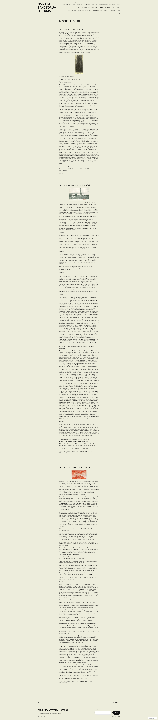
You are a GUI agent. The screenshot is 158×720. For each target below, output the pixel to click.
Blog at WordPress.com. (115, 716)
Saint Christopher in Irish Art (71, 29)
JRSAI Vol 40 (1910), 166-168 (66, 166)
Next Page (116, 702)
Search (96, 710)
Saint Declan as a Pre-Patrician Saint (75, 185)
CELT (88, 213)
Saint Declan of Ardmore (82, 481)
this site (73, 46)
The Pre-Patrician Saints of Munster (75, 468)
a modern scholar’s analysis (77, 203)
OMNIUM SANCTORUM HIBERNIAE (47, 7)
